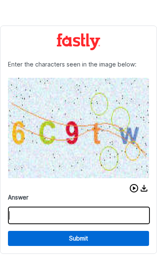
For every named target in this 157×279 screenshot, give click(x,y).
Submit (78, 238)
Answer (18, 197)
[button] (134, 188)
